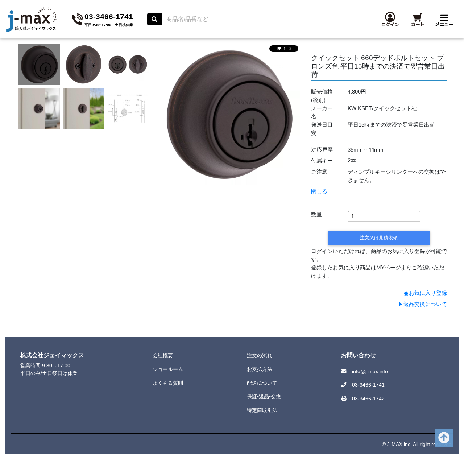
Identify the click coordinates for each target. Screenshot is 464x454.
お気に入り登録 (428, 293)
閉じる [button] (319, 191)
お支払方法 (259, 369)
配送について (262, 383)
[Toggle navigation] (444, 19)
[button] (390, 19)
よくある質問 (168, 383)
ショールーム (168, 369)
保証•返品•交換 (264, 396)
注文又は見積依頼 (379, 237)
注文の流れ (259, 355)
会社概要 (163, 355)
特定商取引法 (262, 410)
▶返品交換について (422, 304)
